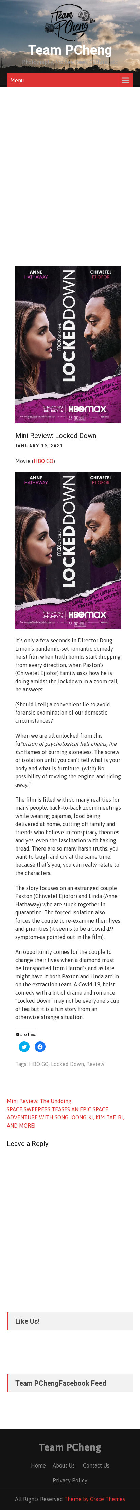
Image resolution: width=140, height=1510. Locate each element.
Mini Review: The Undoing (39, 1101)
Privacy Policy (70, 1480)
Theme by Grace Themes (94, 1499)
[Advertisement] (70, 160)
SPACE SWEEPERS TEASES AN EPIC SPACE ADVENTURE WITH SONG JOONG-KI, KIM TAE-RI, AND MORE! (65, 1117)
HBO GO (43, 461)
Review (95, 1064)
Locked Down (67, 1064)
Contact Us (96, 1465)
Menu (17, 80)
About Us (64, 1465)
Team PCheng (70, 50)
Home (38, 1465)
